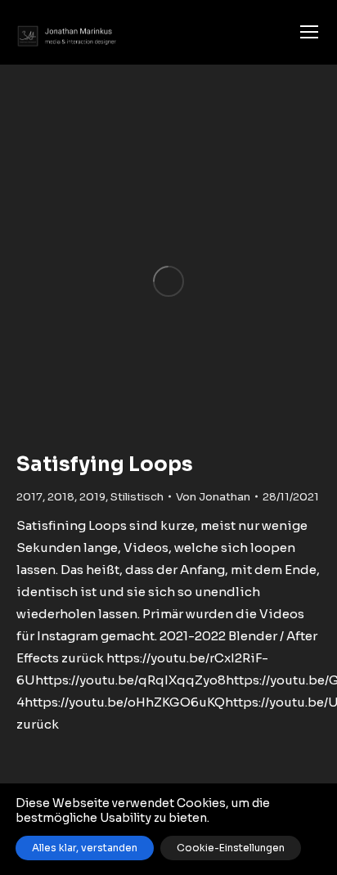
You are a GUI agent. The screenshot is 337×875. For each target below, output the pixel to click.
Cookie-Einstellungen (231, 847)
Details (213, 281)
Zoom (168, 281)
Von (213, 497)
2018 (60, 497)
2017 (29, 497)
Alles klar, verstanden (84, 847)
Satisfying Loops (104, 464)
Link (124, 281)
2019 (92, 497)
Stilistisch (137, 497)
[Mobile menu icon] (309, 31)
